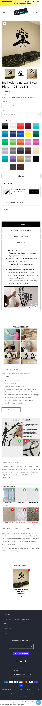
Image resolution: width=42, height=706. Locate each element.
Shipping (4, 94)
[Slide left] (2, 74)
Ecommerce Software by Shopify (22, 690)
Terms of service (21, 693)
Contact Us (7, 628)
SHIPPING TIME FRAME (21, 236)
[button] (4, 11)
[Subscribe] (31, 646)
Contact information (21, 696)
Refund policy (36, 690)
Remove (29, 570)
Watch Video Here (11, 410)
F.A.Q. (6, 624)
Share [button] (6, 209)
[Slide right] (40, 74)
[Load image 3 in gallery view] (32, 74)
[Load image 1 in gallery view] (10, 74)
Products (7, 615)
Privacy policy (11, 693)
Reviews (6, 633)
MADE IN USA (21, 242)
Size (3, 110)
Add (34, 191)
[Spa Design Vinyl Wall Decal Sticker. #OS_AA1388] (21, 578)
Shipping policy (32, 693)
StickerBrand (9, 690)
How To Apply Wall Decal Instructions (16, 619)
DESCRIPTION (21, 224)
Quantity (4, 101)
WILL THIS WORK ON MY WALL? (21, 230)
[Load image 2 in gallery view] (21, 74)
